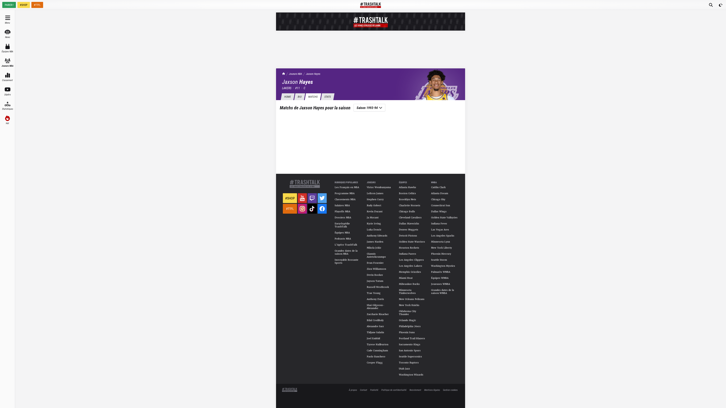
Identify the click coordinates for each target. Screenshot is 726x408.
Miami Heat (406, 278)
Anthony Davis (375, 299)
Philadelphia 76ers (410, 326)
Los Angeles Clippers (411, 259)
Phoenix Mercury (441, 253)
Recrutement (415, 389)
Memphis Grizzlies (410, 272)
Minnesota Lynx (440, 241)
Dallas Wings (439, 211)
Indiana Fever (439, 223)
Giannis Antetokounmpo (376, 255)
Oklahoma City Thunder (407, 313)
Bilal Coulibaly (375, 320)
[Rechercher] (710, 4)
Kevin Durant (374, 211)
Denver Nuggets (408, 229)
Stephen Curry (375, 199)
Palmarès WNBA (440, 272)
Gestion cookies (450, 389)
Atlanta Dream (439, 193)
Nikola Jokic (374, 247)
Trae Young (374, 293)
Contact (363, 389)
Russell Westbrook (378, 287)
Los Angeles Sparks (442, 235)
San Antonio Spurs (410, 350)
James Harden (375, 241)
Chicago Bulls (407, 211)
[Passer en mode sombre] (720, 4)
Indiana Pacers (407, 253)
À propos (353, 389)
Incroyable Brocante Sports (346, 261)
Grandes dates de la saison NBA (346, 252)
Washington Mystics (443, 265)
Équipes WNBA (439, 278)
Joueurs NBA (295, 74)
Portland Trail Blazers (412, 338)
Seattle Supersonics (410, 356)
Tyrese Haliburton (377, 344)
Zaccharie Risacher (378, 314)
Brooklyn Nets (407, 199)
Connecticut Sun (440, 205)
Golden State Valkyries (444, 217)
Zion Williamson (376, 268)
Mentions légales (432, 389)
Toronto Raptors (409, 362)
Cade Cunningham (377, 350)
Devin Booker (375, 275)
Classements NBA (345, 199)
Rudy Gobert (374, 205)
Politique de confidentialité (393, 389)
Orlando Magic (407, 320)
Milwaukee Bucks (409, 284)
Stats (327, 96)
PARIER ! (9, 5)
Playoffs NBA (342, 211)
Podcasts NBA (343, 238)
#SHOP (23, 5)
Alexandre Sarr (375, 326)
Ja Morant (373, 217)
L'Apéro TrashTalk (346, 244)
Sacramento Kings (409, 344)
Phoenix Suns (407, 332)
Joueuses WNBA (440, 284)
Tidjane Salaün (375, 332)
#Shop (290, 198)
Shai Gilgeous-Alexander (375, 307)
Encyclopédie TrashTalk (342, 225)
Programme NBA (344, 193)
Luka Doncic (374, 229)
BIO (299, 96)
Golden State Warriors (412, 241)
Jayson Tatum (375, 281)
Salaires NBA (342, 205)
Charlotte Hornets (409, 205)
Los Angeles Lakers (410, 265)
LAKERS (286, 88)
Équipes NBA (342, 232)
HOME (287, 96)
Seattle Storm (439, 259)
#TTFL (37, 5)
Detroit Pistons (408, 235)
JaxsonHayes (313, 74)
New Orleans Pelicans (411, 299)
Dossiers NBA (343, 217)
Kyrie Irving (374, 223)
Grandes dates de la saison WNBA (442, 292)
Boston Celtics (407, 193)
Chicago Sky (438, 199)
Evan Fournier (375, 262)
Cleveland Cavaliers (410, 217)
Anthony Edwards (377, 235)
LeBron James (375, 193)
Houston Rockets (409, 247)
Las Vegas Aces (440, 229)
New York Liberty (441, 247)
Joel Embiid (373, 338)
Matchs (313, 96)
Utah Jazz (404, 368)
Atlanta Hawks (407, 187)
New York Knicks (409, 305)
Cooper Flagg (375, 362)
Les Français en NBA (347, 187)
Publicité (374, 389)
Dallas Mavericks (409, 223)
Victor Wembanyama (379, 187)
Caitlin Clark (438, 187)
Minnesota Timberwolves (407, 292)
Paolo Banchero (376, 356)
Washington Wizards (411, 374)
